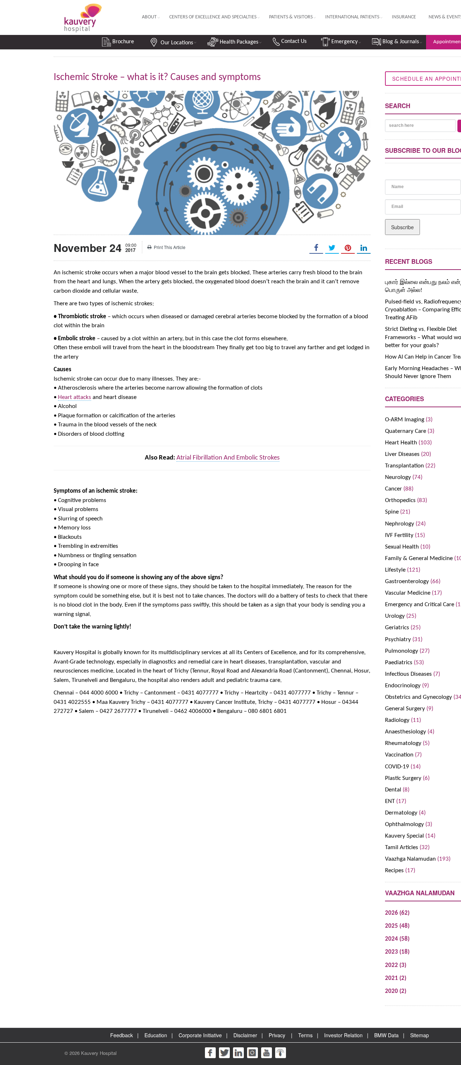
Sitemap (419, 1035)
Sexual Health (402, 547)
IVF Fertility (399, 535)
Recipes (394, 870)
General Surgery (405, 709)
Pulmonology (401, 651)
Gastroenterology (407, 581)
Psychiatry (398, 639)
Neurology (398, 477)
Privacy (277, 1035)
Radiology (397, 720)
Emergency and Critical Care (419, 605)
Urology (395, 616)
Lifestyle (395, 570)
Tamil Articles (401, 847)
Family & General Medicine (419, 558)
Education (155, 1035)
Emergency (344, 42)
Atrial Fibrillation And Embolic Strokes (227, 457)
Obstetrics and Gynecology (418, 697)
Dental (393, 790)
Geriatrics (397, 628)
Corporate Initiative (200, 1035)
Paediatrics (398, 663)
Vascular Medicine (407, 593)
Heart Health (401, 443)
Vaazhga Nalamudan (410, 859)
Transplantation (404, 466)
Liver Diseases (402, 454)
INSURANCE (404, 17)
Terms (305, 1035)
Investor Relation (343, 1035)
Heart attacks (74, 397)
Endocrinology (403, 686)
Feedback (121, 1035)
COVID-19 (397, 767)
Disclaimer (245, 1035)
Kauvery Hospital (99, 1053)
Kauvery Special (404, 836)
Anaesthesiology (405, 732)
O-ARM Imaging (404, 420)
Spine (392, 512)
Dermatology (401, 813)
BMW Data (386, 1035)
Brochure (122, 42)
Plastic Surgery (403, 778)
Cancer (393, 489)
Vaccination (399, 755)
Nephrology (399, 524)
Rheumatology (403, 743)
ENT (390, 801)
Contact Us (293, 41)
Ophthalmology (404, 824)
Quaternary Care (405, 431)
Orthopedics (400, 500)
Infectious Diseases (408, 674)
